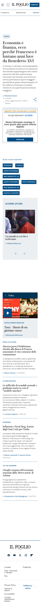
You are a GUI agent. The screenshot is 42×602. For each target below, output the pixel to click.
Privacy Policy (10, 584)
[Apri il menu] (2, 5)
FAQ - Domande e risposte (10, 570)
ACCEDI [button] (28, 115)
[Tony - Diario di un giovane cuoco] (20, 307)
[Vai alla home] (20, 5)
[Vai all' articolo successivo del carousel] (24, 252)
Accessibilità (9, 593)
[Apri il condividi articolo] (35, 99)
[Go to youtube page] (14, 554)
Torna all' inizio (27, 585)
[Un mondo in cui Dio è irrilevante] (20, 221)
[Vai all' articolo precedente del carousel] (16, 252)
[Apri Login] (8, 5)
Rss (6, 575)
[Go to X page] (20, 554)
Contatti (7, 566)
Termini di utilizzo (8, 588)
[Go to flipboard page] (32, 554)
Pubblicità (27, 566)
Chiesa (6, 36)
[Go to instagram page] (26, 554)
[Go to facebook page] (9, 554)
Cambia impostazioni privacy (9, 598)
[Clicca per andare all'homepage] (20, 546)
